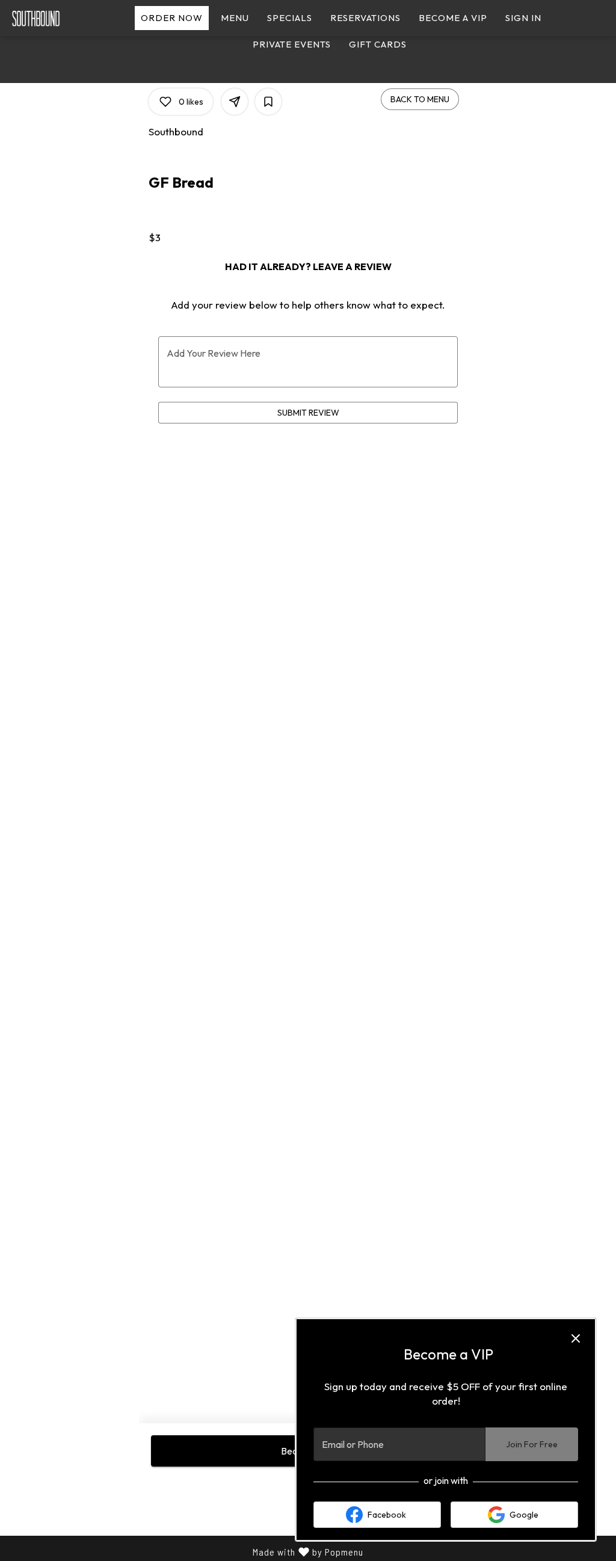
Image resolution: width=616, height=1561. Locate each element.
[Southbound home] (64, 18)
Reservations (365, 17)
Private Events (292, 44)
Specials (289, 17)
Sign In (523, 17)
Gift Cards (378, 44)
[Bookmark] (268, 101)
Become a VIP (453, 17)
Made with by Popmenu (186, 1552)
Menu (235, 17)
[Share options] (234, 101)
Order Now (172, 17)
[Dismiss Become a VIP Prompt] (575, 1338)
